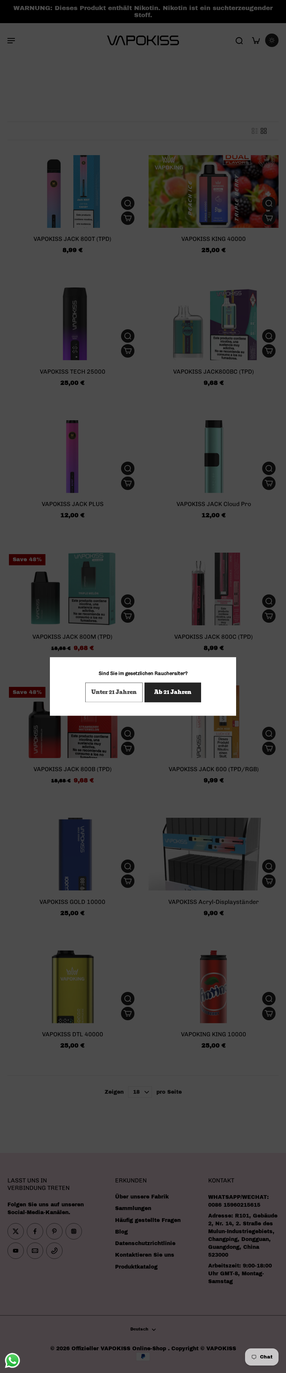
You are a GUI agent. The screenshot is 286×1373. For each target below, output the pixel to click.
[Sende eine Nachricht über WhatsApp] (12, 1360)
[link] (114, 693)
